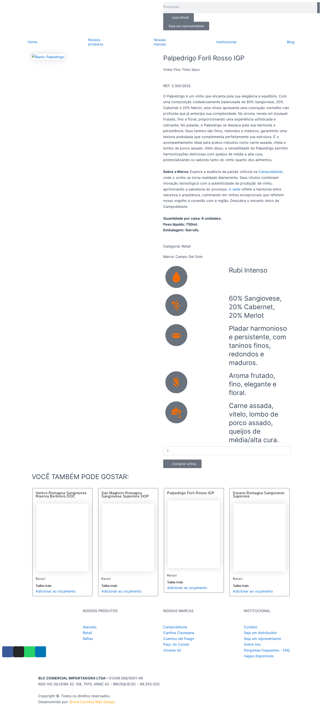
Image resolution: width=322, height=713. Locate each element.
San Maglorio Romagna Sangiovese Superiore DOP (125, 494)
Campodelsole (270, 171)
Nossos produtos (95, 42)
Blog (290, 42)
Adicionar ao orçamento (56, 591)
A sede (234, 189)
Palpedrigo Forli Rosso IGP (190, 493)
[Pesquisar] (318, 7)
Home (32, 42)
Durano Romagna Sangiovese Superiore (259, 494)
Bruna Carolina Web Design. (93, 702)
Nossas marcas (160, 42)
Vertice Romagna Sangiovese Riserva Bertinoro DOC (61, 494)
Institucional (226, 42)
